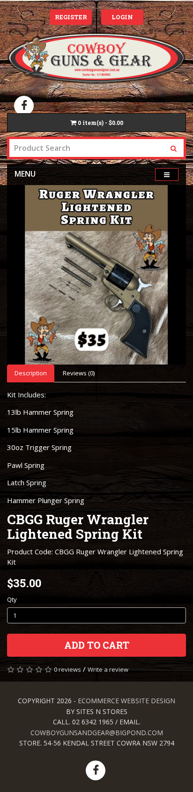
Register (71, 17)
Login (122, 17)
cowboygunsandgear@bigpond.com (96, 732)
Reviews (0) (79, 373)
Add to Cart (96, 645)
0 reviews (67, 669)
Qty (12, 599)
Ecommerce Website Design (126, 700)
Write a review (108, 669)
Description (31, 373)
